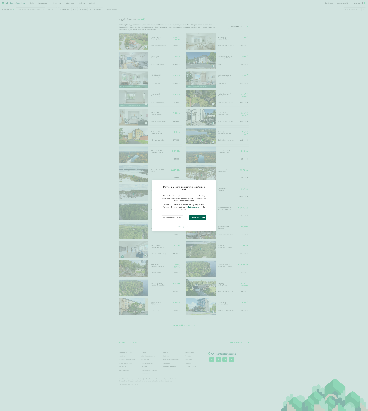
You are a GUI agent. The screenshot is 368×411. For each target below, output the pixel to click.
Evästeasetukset (194, 207)
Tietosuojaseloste (184, 227)
